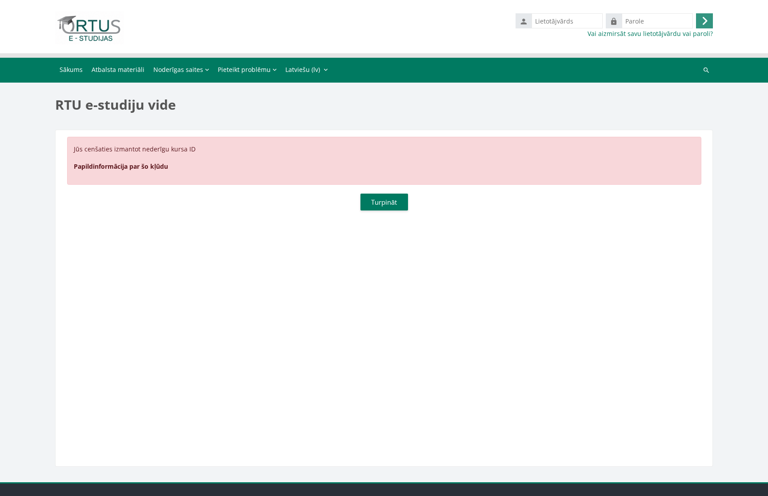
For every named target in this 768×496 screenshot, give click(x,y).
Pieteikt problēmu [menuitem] (244, 69)
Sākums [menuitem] (71, 69)
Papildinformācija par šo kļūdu (121, 166)
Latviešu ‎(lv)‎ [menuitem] (302, 69)
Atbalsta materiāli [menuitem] (118, 69)
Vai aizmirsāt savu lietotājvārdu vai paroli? (650, 34)
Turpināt (384, 202)
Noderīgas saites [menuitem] (178, 69)
